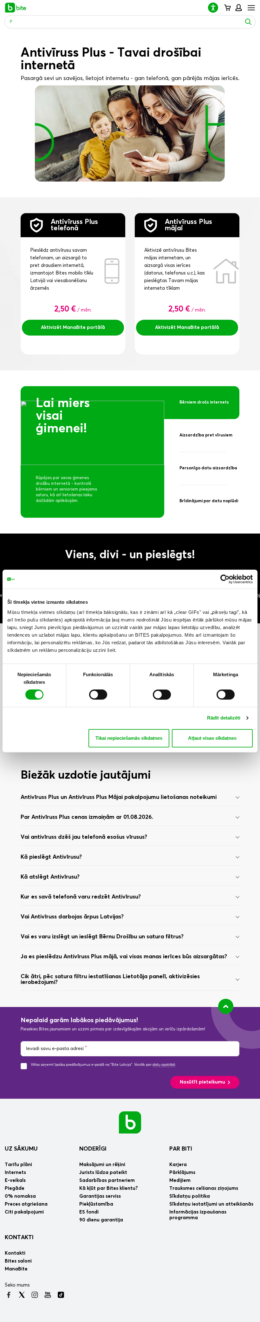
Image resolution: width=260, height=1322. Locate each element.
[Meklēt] (248, 21)
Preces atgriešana (26, 1204)
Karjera (178, 1164)
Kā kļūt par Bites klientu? (108, 1188)
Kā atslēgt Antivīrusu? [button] (50, 877)
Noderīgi (93, 1149)
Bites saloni (18, 1261)
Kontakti (19, 1237)
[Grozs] (227, 7)
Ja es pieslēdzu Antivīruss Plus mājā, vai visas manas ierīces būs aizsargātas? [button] (124, 957)
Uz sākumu (21, 1149)
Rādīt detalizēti (224, 717)
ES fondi (89, 1212)
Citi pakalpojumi (24, 1212)
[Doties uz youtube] (48, 1295)
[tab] (130, 797)
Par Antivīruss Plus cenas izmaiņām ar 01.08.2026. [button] (87, 817)
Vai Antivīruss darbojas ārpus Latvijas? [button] (72, 917)
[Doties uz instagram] (35, 1295)
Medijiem (180, 1180)
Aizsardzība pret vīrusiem (205, 435)
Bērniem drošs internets (204, 402)
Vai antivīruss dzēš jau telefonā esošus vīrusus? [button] (84, 837)
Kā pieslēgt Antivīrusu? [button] (51, 857)
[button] (215, 7)
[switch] (98, 694)
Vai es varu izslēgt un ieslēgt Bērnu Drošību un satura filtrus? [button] (102, 937)
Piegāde (14, 1188)
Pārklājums (182, 1172)
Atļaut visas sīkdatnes (212, 738)
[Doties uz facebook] (9, 1295)
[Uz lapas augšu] (225, 1006)
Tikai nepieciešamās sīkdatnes (128, 738)
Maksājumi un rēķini (102, 1164)
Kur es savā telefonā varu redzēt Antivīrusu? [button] (81, 897)
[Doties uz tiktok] (61, 1295)
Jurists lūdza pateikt (103, 1172)
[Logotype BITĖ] (15, 8)
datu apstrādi (164, 1064)
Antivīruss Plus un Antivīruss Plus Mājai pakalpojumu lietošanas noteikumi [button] (119, 797)
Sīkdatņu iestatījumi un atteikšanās (211, 1204)
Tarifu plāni (18, 1164)
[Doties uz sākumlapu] (130, 1122)
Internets (15, 1172)
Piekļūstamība (96, 1204)
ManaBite (238, 7)
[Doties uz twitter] (22, 1295)
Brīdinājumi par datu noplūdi (208, 501)
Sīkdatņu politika (189, 1196)
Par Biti (180, 1149)
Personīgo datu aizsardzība (208, 468)
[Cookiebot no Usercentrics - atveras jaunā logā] (225, 579)
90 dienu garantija (101, 1220)
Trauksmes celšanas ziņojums (203, 1188)
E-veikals (15, 1180)
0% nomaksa (20, 1196)
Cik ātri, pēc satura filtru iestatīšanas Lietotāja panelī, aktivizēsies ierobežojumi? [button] (110, 979)
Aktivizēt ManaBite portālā (73, 327)
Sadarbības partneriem (107, 1180)
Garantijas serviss (100, 1196)
